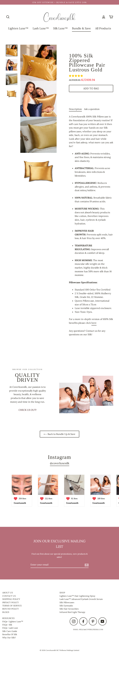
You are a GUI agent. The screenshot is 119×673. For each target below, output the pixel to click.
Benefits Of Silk (9, 634)
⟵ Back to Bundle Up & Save (59, 434)
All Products (103, 28)
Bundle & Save (81, 28)
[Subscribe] (86, 565)
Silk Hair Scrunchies (69, 609)
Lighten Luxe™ (18, 28)
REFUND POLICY (10, 609)
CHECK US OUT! (27, 409)
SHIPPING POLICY (11, 599)
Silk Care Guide (9, 631)
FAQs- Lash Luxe (10, 628)
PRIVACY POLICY (10, 602)
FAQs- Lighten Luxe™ (12, 621)
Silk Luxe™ (60, 28)
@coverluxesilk (59, 463)
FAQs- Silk (7, 624)
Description (75, 109)
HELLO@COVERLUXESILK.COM (91, 629)
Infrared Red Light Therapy (72, 612)
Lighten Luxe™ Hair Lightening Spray (77, 596)
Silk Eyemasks (66, 605)
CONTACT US (9, 596)
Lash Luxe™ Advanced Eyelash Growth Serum (81, 599)
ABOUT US (7, 592)
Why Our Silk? (9, 637)
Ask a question (92, 109)
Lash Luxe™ (41, 28)
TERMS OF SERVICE (12, 605)
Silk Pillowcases (66, 602)
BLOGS (5, 612)
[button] (76, 75)
